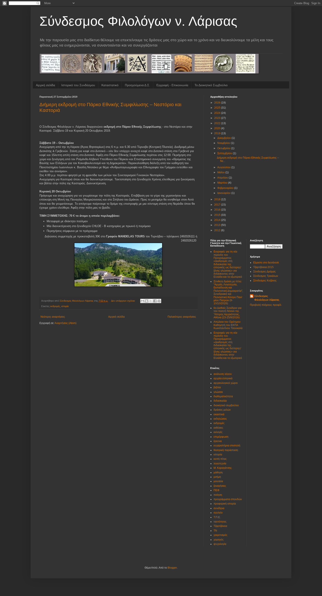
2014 (217, 220)
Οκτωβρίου (224, 148)
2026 (217, 102)
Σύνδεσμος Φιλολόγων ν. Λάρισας (138, 21)
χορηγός (219, 539)
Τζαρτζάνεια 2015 (263, 267)
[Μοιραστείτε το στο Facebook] (155, 301)
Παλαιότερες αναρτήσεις (182, 316)
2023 (217, 118)
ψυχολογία (220, 544)
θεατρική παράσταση (226, 450)
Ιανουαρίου (224, 193)
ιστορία (65, 306)
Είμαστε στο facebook (266, 262)
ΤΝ (215, 530)
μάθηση (218, 472)
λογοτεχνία (220, 463)
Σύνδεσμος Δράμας (264, 271)
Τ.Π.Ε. (217, 517)
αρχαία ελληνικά (223, 378)
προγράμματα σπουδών (228, 499)
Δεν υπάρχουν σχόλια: (123, 300)
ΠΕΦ (216, 490)
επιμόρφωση (221, 436)
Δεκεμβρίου (224, 138)
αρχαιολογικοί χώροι (226, 383)
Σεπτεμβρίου (225, 153)
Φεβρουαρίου (225, 188)
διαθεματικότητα (223, 396)
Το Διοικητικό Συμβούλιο (211, 85)
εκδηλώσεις (220, 418)
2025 (217, 107)
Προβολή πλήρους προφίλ (265, 304)
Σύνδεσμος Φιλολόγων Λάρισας (266, 298)
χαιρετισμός (220, 535)
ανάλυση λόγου (223, 374)
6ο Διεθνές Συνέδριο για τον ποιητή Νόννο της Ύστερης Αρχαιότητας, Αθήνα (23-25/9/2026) (227, 312)
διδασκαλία (220, 400)
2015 (217, 215)
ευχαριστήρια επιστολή (227, 445)
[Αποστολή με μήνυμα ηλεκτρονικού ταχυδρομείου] (142, 301)
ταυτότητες (220, 521)
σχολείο (218, 512)
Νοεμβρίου (224, 143)
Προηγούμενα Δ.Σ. (137, 85)
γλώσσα (218, 392)
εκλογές (218, 432)
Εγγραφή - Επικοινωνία (172, 85)
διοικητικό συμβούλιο (226, 405)
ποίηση (218, 494)
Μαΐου (221, 172)
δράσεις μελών (222, 409)
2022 (217, 123)
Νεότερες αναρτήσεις (53, 316)
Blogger (172, 567)
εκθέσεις (218, 427)
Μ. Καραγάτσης (223, 467)
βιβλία (217, 387)
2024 (217, 113)
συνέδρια (219, 508)
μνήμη (217, 476)
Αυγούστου (224, 167)
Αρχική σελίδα (45, 85)
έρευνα (218, 441)
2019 (217, 133)
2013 (217, 225)
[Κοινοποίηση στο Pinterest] (159, 301)
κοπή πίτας (220, 458)
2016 (217, 209)
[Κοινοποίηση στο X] (151, 301)
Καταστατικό (110, 85)
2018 (217, 199)
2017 (217, 204)
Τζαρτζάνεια (220, 526)
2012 (217, 230)
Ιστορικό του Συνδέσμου (78, 85)
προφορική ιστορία (225, 503)
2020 (217, 128)
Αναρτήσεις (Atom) (65, 323)
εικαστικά (219, 414)
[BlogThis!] (146, 301)
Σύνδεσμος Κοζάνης (265, 280)
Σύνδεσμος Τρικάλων (265, 275)
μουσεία (218, 481)
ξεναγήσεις (220, 485)
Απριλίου (223, 177)
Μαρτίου (222, 182)
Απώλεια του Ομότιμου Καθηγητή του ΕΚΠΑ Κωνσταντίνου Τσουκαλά (228, 325)
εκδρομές (55, 306)
